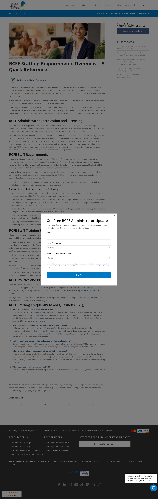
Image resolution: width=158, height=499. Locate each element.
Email (49, 233)
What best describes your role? (59, 253)
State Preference (54, 243)
